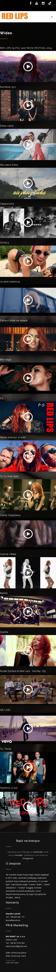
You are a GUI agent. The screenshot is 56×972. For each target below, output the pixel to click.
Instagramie (27, 858)
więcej (17, 897)
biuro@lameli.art (13, 920)
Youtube (19, 855)
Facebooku (38, 852)
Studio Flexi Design (12, 963)
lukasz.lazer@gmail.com (16, 946)
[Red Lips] (15, 16)
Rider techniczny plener (16, 952)
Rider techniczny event (16, 956)
